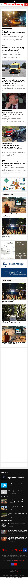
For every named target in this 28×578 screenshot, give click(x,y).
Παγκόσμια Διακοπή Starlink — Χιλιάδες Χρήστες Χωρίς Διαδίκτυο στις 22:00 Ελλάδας (16, 477)
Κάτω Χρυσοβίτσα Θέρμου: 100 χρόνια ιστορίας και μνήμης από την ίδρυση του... (13, 214)
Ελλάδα (10, 575)
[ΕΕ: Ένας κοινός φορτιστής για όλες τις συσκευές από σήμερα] (4, 492)
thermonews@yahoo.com (19, 560)
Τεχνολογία (4, 472)
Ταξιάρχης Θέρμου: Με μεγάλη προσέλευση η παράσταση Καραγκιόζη (12, 235)
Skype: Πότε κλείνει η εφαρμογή (14, 483)
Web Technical (16, 571)
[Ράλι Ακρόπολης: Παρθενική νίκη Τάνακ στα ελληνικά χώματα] (4, 508)
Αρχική (4, 573)
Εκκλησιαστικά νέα (6, 520)
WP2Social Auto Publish (9, 577)
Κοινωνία (3, 45)
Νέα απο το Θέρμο (5, 110)
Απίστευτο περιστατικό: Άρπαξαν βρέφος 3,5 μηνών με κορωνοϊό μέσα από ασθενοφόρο (13, 163)
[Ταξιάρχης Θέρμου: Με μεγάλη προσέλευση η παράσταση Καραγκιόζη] (14, 226)
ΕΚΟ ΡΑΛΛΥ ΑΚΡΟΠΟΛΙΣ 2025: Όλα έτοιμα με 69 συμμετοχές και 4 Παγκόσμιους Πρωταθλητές (17, 514)
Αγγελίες (22, 573)
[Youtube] (15, 564)
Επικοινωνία (21, 575)
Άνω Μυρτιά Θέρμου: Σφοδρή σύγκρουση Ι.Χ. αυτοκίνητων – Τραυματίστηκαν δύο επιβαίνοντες (12, 147)
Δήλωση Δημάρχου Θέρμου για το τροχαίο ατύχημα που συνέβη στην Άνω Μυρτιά (12, 114)
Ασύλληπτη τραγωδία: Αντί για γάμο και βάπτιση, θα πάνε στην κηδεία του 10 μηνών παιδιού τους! (13, 81)
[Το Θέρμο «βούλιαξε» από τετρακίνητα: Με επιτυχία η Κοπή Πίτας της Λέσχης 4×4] (4, 501)
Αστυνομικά (5, 575)
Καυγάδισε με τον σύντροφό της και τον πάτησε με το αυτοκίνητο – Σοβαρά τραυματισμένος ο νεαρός (14, 49)
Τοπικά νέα (10, 110)
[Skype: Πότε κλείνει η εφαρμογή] (4, 485)
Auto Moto (4, 496)
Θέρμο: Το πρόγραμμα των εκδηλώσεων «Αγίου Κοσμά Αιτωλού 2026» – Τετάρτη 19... (14, 321)
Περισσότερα (15, 575)
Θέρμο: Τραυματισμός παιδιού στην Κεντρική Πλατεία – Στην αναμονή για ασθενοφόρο (13, 32)
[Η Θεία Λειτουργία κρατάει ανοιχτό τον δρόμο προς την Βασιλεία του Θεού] (4, 525)
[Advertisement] (14, 405)
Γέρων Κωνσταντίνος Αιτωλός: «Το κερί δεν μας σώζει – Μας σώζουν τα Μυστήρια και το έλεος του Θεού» (17, 538)
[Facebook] (12, 564)
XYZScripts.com (20, 577)
